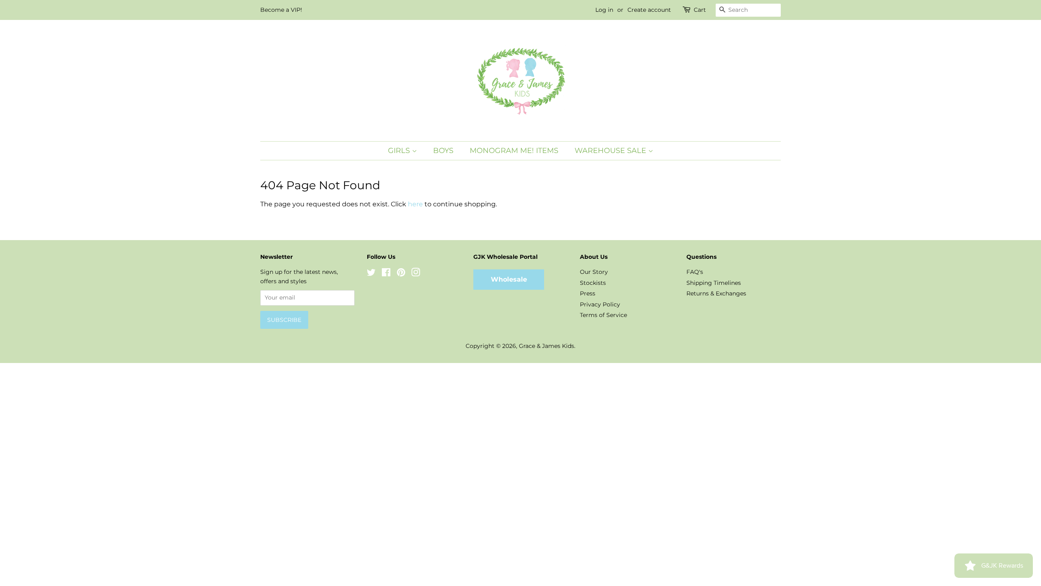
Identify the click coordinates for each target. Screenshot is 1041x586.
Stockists (593, 283)
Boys (443, 150)
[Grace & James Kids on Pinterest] (400, 274)
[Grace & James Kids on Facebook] (386, 274)
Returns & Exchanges (716, 293)
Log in (604, 9)
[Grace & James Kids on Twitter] (371, 274)
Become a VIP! (281, 9)
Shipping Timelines (713, 283)
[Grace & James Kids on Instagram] (415, 274)
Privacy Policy (600, 304)
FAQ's (694, 272)
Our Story (594, 272)
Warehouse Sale (611, 150)
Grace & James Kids (546, 346)
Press (587, 293)
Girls (400, 150)
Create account (649, 9)
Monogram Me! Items (514, 150)
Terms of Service (603, 315)
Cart (700, 9)
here (415, 204)
